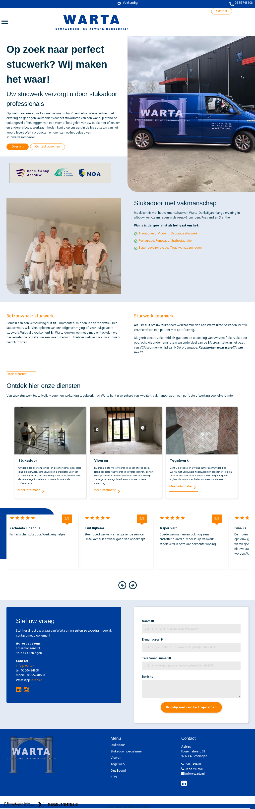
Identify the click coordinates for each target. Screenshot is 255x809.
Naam (146, 622)
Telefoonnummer (155, 659)
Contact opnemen (47, 147)
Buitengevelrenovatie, (154, 248)
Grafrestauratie (181, 241)
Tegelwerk (118, 764)
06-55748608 (194, 769)
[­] (4, 22)
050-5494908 (193, 765)
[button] (122, 589)
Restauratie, (147, 241)
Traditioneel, (147, 234)
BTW (114, 777)
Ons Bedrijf (118, 771)
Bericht (147, 677)
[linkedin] (184, 784)
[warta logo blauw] (92, 33)
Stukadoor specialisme (126, 752)
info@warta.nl (25, 666)
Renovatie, (163, 241)
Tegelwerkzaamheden (186, 248)
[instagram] (27, 689)
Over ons (17, 147)
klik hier (36, 681)
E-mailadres (151, 640)
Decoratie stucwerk (184, 234)
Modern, (163, 234)
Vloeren (116, 758)
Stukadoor (118, 745)
